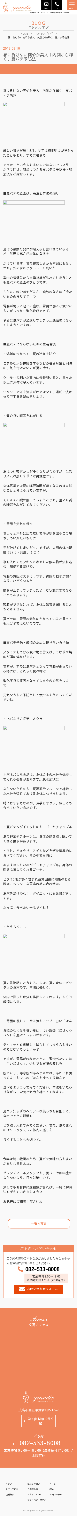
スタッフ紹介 (12, 1489)
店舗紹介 (10, 1494)
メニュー (53, 1483)
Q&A (51, 1489)
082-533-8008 (42, 1269)
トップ (9, 1483)
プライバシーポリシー (38, 1499)
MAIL (46, 8)
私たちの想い (34, 1483)
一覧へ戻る (39, 1223)
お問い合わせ (55, 1494)
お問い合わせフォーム (42, 1289)
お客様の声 (33, 1489)
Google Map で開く (40, 1419)
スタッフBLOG (34, 1494)
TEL (57, 8)
